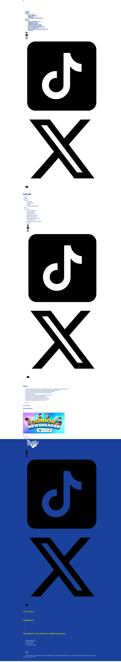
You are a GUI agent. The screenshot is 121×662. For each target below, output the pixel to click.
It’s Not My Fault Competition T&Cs (36, 626)
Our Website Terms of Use (31, 629)
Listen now (26, 194)
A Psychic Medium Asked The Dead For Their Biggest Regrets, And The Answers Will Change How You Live (47, 388)
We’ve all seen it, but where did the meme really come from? (38, 398)
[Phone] (26, 190)
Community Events (33, 23)
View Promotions (28, 408)
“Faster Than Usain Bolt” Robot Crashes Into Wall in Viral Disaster (39, 395)
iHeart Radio (28, 660)
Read (27, 13)
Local (27, 20)
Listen (27, 11)
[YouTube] (27, 187)
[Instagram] (27, 39)
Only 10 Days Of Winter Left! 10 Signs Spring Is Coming (37, 397)
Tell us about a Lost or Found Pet (38, 29)
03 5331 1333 (32, 651)
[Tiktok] (62, 111)
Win (26, 19)
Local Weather (32, 15)
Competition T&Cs (30, 624)
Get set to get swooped (30, 393)
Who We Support (33, 22)
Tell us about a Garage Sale (36, 26)
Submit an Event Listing (35, 24)
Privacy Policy (29, 623)
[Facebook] (27, 36)
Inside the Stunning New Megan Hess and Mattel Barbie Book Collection (40, 391)
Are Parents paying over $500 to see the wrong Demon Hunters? (38, 392)
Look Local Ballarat (34, 21)
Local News (31, 14)
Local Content (29, 630)
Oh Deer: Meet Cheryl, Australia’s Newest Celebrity (36, 396)
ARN (26, 659)
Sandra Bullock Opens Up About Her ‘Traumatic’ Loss (36, 400)
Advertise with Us (29, 616)
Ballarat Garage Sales (35, 25)
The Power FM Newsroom (35, 18)
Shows (27, 12)
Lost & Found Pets (33, 28)
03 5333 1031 (32, 653)
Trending (30, 17)
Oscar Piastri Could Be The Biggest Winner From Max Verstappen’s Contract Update (42, 390)
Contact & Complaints (30, 614)
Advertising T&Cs (29, 627)
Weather (30, 30)
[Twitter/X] (62, 184)
